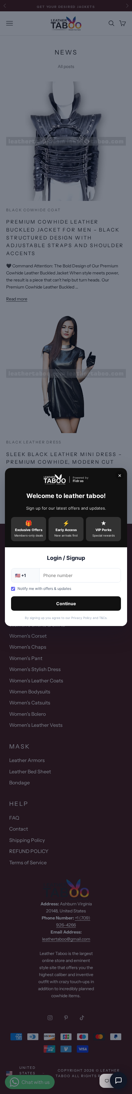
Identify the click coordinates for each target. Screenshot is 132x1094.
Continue (66, 603)
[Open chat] (118, 1080)
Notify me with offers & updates (44, 588)
